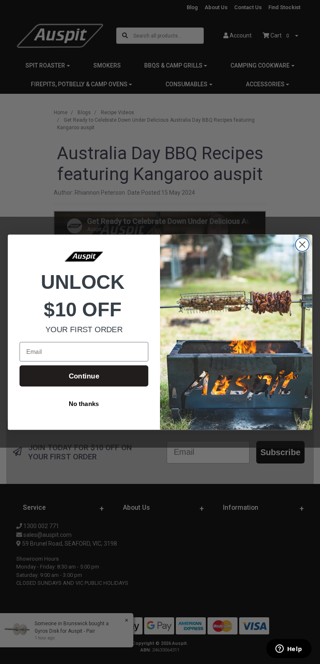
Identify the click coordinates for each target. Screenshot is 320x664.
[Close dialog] (302, 244)
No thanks (84, 404)
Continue (84, 376)
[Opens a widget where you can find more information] (289, 649)
